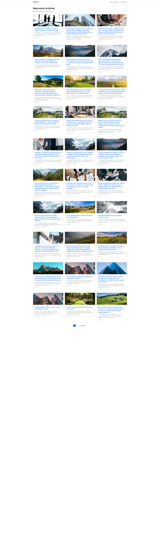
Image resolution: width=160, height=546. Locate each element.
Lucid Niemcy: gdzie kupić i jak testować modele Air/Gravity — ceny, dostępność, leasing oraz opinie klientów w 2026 (47, 122)
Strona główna (123, 2)
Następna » (83, 325)
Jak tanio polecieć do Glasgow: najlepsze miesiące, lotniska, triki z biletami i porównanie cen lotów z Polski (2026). (47, 60)
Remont (36, 2)
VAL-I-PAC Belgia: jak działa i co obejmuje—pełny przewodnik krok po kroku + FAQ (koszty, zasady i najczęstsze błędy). (79, 91)
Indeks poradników (114, 2)
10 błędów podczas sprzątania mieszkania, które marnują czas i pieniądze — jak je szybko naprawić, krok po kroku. (111, 247)
